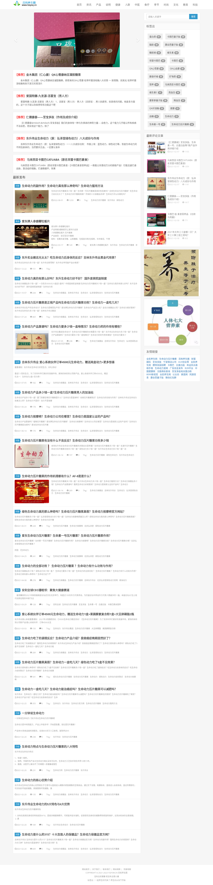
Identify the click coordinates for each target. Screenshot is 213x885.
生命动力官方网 (77, 703)
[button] (16, 40)
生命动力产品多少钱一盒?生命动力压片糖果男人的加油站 (57, 392)
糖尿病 (154, 52)
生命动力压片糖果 (98, 200)
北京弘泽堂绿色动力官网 (107, 580)
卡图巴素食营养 (114, 604)
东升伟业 (111, 200)
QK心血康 (177, 68)
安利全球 (57, 604)
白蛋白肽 (102, 604)
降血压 (179, 100)
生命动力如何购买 (115, 676)
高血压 (174, 92)
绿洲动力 (123, 580)
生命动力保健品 (59, 293)
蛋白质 (154, 36)
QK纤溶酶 (156, 108)
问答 (17, 186)
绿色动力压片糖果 (102, 526)
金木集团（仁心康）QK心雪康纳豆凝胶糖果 (53, 75)
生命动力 (84, 293)
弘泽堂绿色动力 (96, 293)
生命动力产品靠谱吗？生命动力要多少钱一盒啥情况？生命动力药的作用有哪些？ (72, 326)
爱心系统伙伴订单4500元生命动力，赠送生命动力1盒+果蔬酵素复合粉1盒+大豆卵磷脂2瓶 (78, 614)
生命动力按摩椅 (76, 526)
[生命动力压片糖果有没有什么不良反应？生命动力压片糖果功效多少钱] (32, 456)
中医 (137, 4)
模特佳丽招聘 (159, 364)
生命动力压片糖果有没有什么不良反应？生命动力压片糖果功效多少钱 (65, 440)
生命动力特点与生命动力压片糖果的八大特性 (50, 746)
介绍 (17, 476)
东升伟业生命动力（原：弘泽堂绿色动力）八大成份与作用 (62, 138)
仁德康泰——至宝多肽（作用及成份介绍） (53, 117)
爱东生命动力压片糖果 (62, 676)
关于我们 (96, 869)
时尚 (166, 4)
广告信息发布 (176, 368)
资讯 (88, 4)
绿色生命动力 (112, 455)
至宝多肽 (82, 604)
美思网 (184, 374)
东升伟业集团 (67, 628)
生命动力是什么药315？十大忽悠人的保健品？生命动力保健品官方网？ (66, 834)
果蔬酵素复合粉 (109, 628)
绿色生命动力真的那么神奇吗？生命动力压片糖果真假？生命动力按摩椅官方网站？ (74, 511)
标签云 (90, 880)
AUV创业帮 (183, 361)
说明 (108, 4)
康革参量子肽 (157, 100)
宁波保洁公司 (169, 361)
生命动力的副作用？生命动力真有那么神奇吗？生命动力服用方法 (62, 186)
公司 (17, 362)
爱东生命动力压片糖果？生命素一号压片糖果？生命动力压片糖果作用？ (67, 535)
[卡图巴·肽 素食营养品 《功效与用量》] (77, 58)
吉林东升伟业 (73, 293)
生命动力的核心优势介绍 (37, 780)
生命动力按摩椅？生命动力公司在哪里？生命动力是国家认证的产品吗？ (67, 416)
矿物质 (174, 76)
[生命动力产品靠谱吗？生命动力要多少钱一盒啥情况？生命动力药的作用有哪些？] (32, 342)
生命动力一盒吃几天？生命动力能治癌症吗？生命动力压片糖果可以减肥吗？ (69, 689)
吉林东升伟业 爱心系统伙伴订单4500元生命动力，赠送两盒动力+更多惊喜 (68, 362)
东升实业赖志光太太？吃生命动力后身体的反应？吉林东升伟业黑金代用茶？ (69, 257)
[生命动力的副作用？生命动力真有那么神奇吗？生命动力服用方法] (32, 201)
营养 (153, 84)
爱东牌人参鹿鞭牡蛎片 (36, 221)
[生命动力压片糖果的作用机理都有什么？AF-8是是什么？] (32, 491)
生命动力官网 (161, 368)
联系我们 (106, 869)
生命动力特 (58, 770)
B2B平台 (189, 368)
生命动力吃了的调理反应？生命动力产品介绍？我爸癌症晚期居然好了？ (67, 638)
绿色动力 (120, 200)
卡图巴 (177, 60)
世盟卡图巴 (156, 60)
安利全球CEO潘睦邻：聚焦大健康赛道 (45, 590)
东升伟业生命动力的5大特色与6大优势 (46, 804)
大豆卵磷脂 (96, 628)
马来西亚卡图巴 (174, 84)
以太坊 (176, 374)
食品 (17, 221)
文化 (175, 4)
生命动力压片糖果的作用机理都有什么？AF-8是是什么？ (57, 476)
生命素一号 (92, 604)
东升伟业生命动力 (126, 455)
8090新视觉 (152, 374)
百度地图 (127, 869)
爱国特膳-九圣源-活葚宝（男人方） (48, 96)
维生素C (155, 92)
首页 (79, 4)
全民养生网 (151, 358)
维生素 (172, 52)
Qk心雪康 (156, 68)
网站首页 (86, 869)
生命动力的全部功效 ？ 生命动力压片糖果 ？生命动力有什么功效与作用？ (68, 566)
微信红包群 (170, 377)
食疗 (146, 4)
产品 (98, 4)
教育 (185, 4)
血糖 (153, 116)
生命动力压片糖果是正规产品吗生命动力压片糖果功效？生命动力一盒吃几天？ (71, 302)
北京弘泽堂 (89, 526)
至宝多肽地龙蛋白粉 (182, 371)
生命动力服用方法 (109, 703)
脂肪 (153, 44)
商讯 (17, 590)
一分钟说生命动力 (33, 713)
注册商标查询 (163, 371)
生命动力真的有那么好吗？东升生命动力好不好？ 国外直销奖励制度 (64, 278)
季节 (156, 4)
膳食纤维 (155, 76)
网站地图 (116, 869)
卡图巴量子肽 (175, 36)
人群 (127, 4)
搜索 (193, 16)
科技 (195, 4)
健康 (117, 4)
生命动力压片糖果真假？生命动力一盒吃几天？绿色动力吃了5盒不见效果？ (69, 662)
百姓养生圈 (184, 358)
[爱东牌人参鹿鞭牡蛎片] (32, 236)
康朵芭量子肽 (173, 44)
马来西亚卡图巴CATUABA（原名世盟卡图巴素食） (58, 159)
